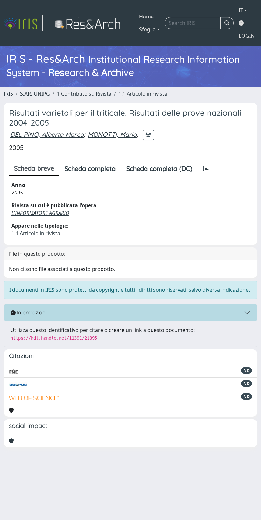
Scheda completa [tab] (90, 168)
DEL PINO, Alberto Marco (47, 134)
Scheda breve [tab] (34, 168)
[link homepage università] (89, 23)
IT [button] (241, 10)
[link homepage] (23, 23)
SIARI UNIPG (35, 93)
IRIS (8, 93)
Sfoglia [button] (147, 29)
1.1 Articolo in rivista (142, 93)
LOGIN (247, 35)
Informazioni (31, 312)
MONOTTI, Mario (112, 134)
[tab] (206, 168)
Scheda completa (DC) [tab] (159, 168)
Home (146, 16)
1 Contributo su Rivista (84, 93)
